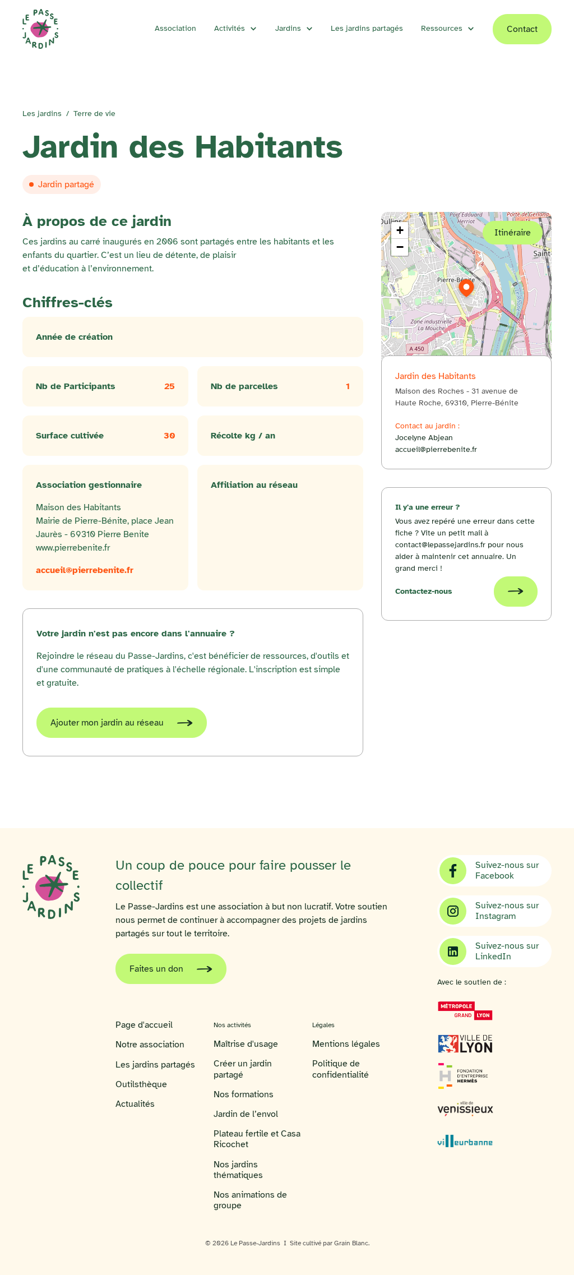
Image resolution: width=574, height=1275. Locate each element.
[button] (235, 28)
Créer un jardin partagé (243, 1069)
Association (175, 28)
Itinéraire (512, 232)
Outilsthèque (141, 1084)
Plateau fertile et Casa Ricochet (257, 1139)
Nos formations (244, 1094)
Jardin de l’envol (246, 1114)
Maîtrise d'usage (246, 1044)
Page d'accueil (144, 1025)
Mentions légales (346, 1044)
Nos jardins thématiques (238, 1170)
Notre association (149, 1045)
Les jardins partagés (367, 28)
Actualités (135, 1104)
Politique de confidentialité (340, 1069)
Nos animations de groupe (250, 1200)
